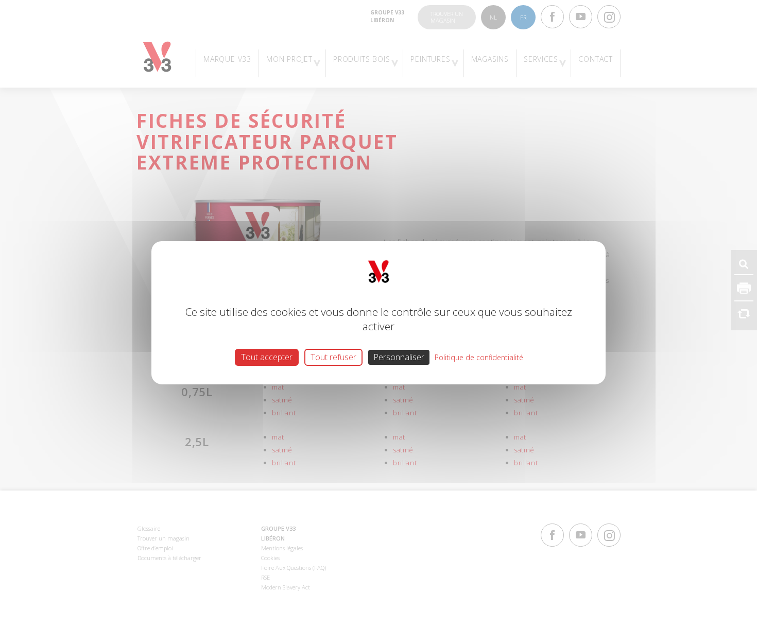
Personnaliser (398, 356)
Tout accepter (267, 356)
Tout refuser (333, 356)
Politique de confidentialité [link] (479, 357)
